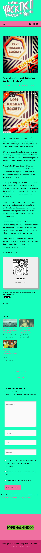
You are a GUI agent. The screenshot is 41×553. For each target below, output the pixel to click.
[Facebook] (33, 23)
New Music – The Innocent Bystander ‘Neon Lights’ (10, 331)
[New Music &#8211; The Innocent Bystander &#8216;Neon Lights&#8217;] (10, 323)
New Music (23, 85)
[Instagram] (30, 23)
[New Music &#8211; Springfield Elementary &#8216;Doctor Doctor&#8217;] (10, 344)
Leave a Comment (10, 85)
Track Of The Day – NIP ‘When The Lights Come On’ (26, 331)
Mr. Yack (20, 278)
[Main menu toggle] (4, 23)
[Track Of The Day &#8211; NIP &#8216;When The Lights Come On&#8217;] (26, 323)
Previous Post (20, 372)
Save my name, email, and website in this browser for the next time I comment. (20, 463)
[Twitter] (37, 23)
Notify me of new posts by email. (19, 480)
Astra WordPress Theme (20, 546)
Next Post (20, 378)
